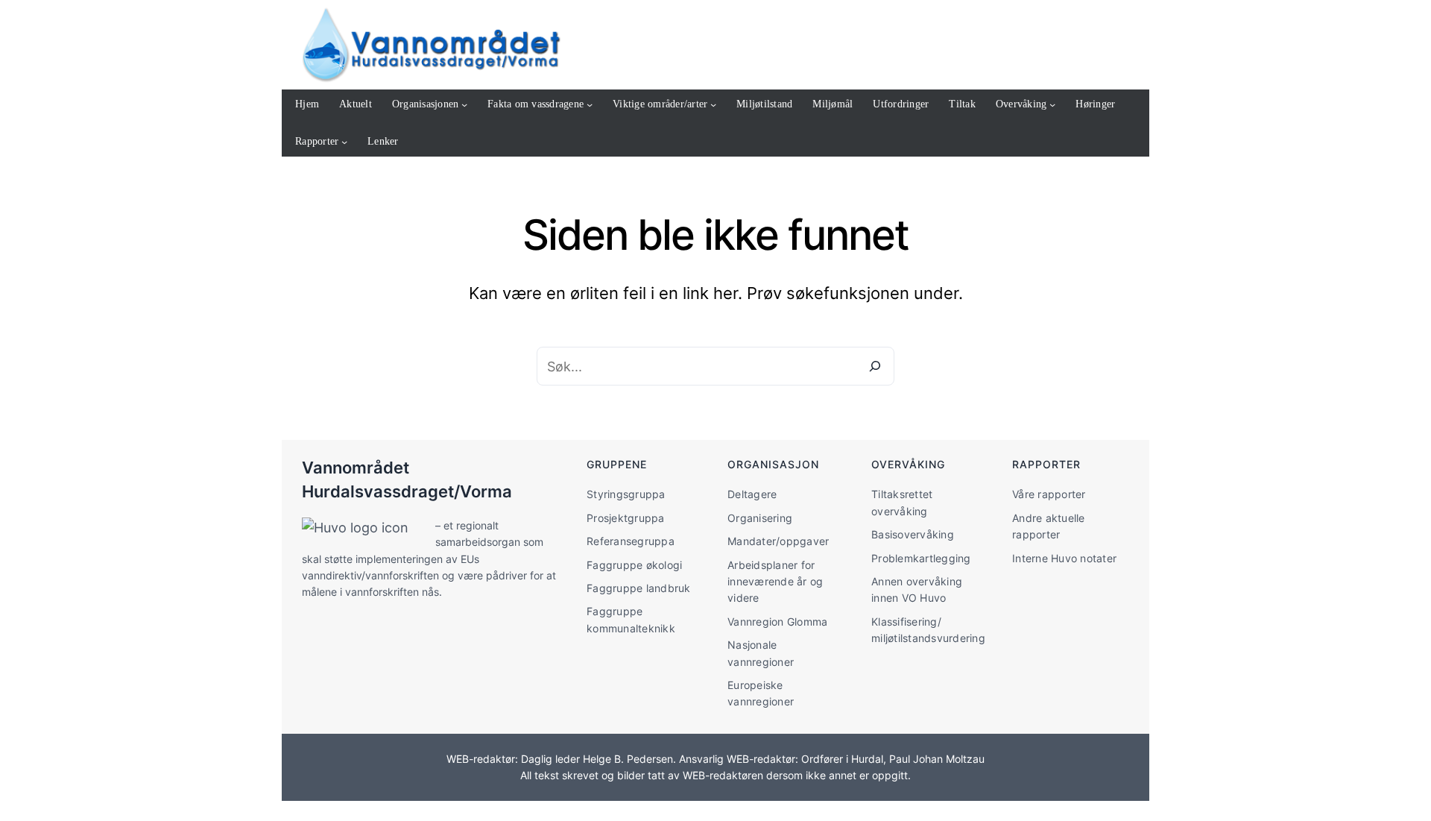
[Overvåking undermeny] (1052, 104)
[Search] (875, 366)
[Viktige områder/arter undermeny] (713, 104)
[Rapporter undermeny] (344, 142)
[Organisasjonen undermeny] (464, 104)
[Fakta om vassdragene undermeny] (590, 104)
